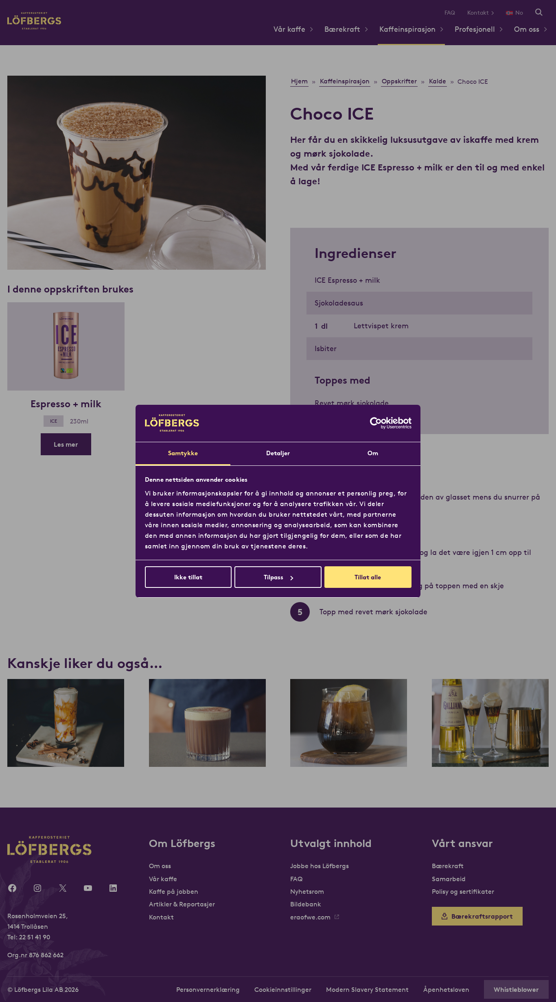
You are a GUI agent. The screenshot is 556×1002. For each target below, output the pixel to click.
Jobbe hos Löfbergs (319, 866)
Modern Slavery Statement (367, 989)
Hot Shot (490, 750)
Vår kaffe (289, 29)
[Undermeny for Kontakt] (495, 13)
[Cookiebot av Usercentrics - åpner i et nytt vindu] (376, 423)
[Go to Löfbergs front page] (34, 27)
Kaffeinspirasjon (407, 29)
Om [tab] (373, 453)
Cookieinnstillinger (282, 989)
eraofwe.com (310, 917)
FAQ (449, 12)
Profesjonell (475, 29)
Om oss (526, 29)
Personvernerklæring (208, 989)
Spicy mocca (207, 750)
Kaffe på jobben (173, 891)
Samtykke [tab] (183, 453)
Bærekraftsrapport (482, 916)
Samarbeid (449, 879)
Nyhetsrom (307, 891)
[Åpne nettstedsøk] (539, 13)
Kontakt (478, 12)
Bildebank (305, 904)
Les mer (66, 444)
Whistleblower (516, 989)
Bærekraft (342, 29)
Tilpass (273, 577)
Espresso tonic (348, 750)
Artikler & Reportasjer (182, 904)
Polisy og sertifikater (463, 891)
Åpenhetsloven (446, 989)
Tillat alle (368, 577)
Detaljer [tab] (278, 453)
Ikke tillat (188, 577)
